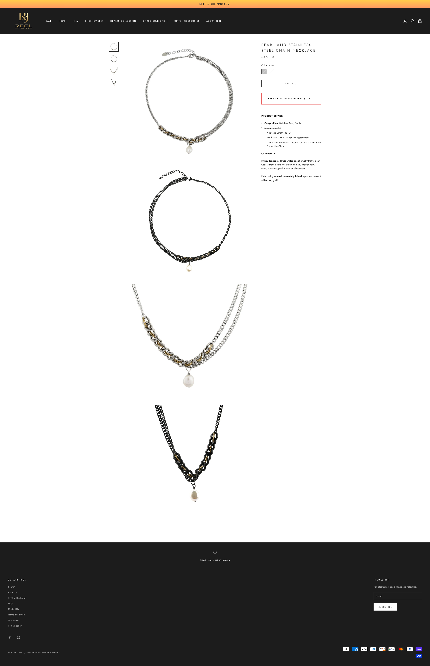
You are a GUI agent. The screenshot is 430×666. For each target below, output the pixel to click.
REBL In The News (17, 598)
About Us (12, 592)
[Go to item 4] (114, 83)
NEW (75, 21)
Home (62, 21)
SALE (49, 21)
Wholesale (13, 620)
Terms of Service (16, 614)
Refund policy (15, 625)
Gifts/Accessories (187, 21)
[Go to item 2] (114, 59)
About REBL (214, 21)
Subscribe (385, 607)
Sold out (291, 83)
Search (11, 586)
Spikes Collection (155, 21)
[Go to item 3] (114, 71)
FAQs (10, 603)
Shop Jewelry (94, 21)
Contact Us (13, 609)
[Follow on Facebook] (9, 637)
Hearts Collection (123, 21)
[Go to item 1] (114, 47)
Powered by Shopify (47, 652)
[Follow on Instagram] (18, 637)
